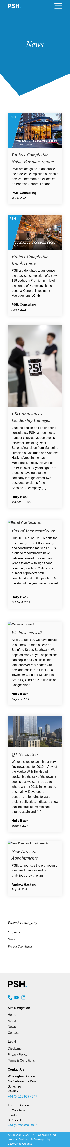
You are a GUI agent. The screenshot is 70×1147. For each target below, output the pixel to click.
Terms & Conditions (21, 1060)
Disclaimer (15, 1048)
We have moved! (27, 632)
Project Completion (20, 946)
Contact (13, 1032)
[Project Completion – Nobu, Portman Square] (35, 146)
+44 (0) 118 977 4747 (22, 1096)
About (12, 1020)
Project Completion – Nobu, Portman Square (33, 157)
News (11, 939)
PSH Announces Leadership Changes (31, 416)
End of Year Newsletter (33, 530)
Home (12, 1014)
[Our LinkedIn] (23, 999)
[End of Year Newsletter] (25, 522)
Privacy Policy (17, 1054)
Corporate (14, 932)
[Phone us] (10, 999)
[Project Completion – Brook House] (35, 248)
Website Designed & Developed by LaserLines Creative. (29, 1141)
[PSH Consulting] (14, 6)
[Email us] (16, 999)
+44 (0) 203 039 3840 (22, 1125)
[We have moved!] (21, 624)
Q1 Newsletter (25, 754)
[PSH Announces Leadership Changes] (35, 405)
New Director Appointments (25, 854)
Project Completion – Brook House (32, 259)
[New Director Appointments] (28, 843)
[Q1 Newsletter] (35, 746)
